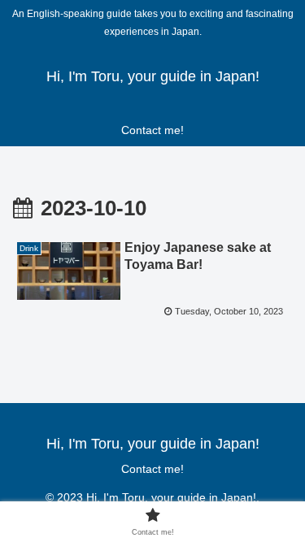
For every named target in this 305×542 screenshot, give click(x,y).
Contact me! (152, 468)
